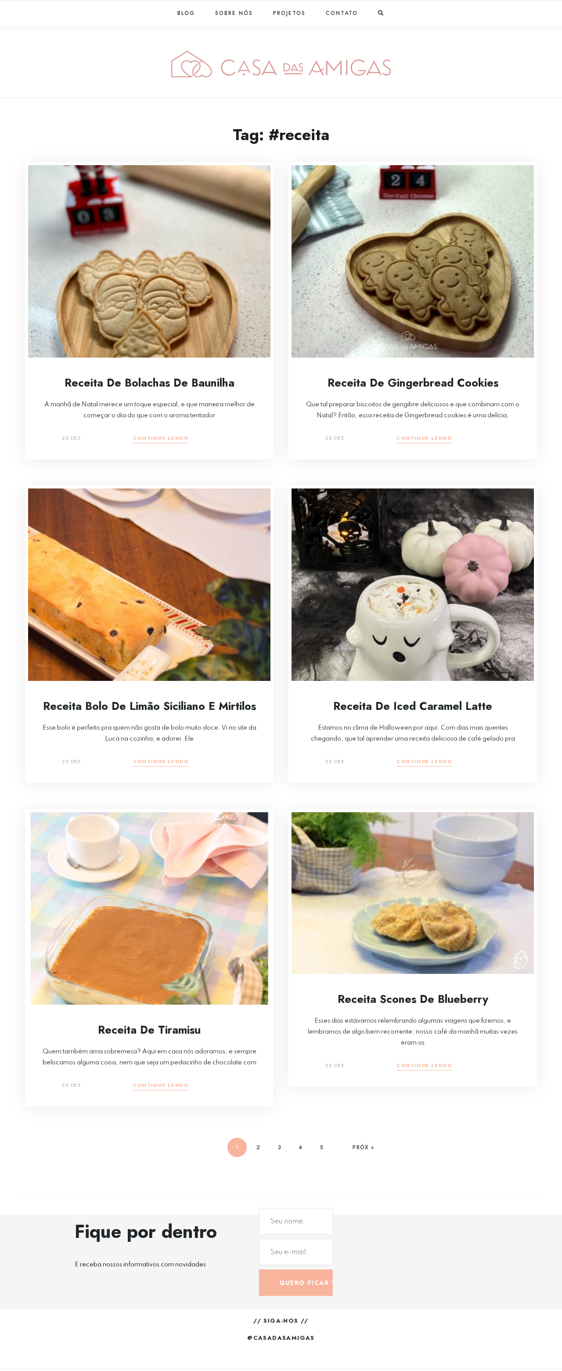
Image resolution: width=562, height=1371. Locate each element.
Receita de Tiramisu (149, 1030)
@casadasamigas (281, 1338)
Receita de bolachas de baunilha (149, 383)
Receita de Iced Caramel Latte (412, 706)
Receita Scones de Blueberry (413, 999)
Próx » (363, 1147)
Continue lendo (161, 438)
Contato (342, 13)
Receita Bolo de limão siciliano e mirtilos (149, 706)
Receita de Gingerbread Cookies (413, 383)
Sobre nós (234, 13)
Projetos (289, 13)
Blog (186, 13)
